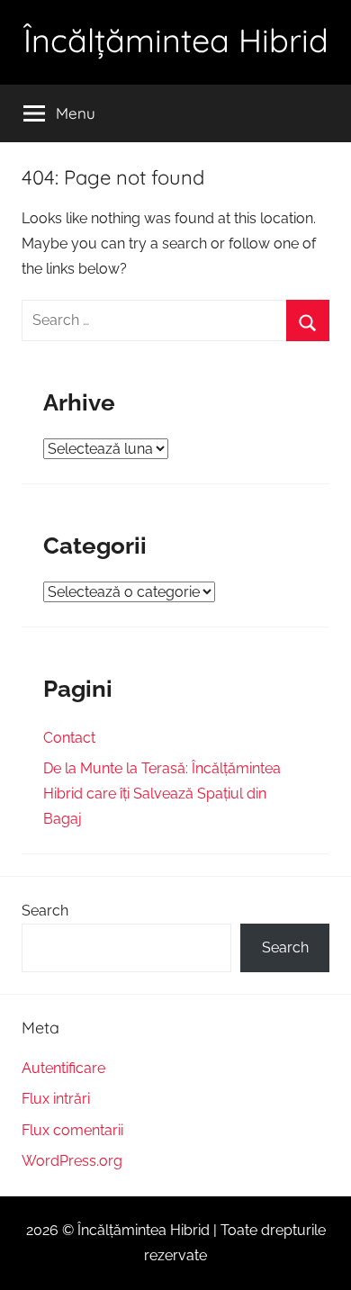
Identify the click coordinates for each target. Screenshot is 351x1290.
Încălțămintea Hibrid (175, 40)
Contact (69, 737)
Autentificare (63, 1068)
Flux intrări (56, 1098)
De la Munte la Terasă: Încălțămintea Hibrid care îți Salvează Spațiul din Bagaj (162, 793)
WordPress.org (72, 1160)
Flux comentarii (72, 1130)
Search (45, 910)
